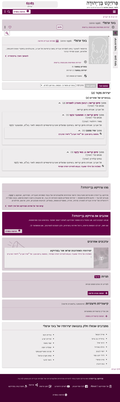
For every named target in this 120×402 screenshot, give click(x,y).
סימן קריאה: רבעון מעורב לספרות (83, 103)
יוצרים (105, 17)
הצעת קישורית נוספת (96, 316)
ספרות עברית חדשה (48, 40)
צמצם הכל (103, 85)
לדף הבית (116, 369)
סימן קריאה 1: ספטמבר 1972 (84, 115)
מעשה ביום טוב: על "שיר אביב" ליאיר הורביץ (78, 134)
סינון (60, 27)
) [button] (59, 103)
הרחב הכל (90, 85)
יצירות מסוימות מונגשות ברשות (95, 27)
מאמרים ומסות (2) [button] (76, 76)
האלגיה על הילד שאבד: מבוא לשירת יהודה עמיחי (79, 166)
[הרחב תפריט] (115, 33)
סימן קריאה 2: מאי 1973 (86, 152)
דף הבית (114, 17)
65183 (30, 3)
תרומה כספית (21, 11)
